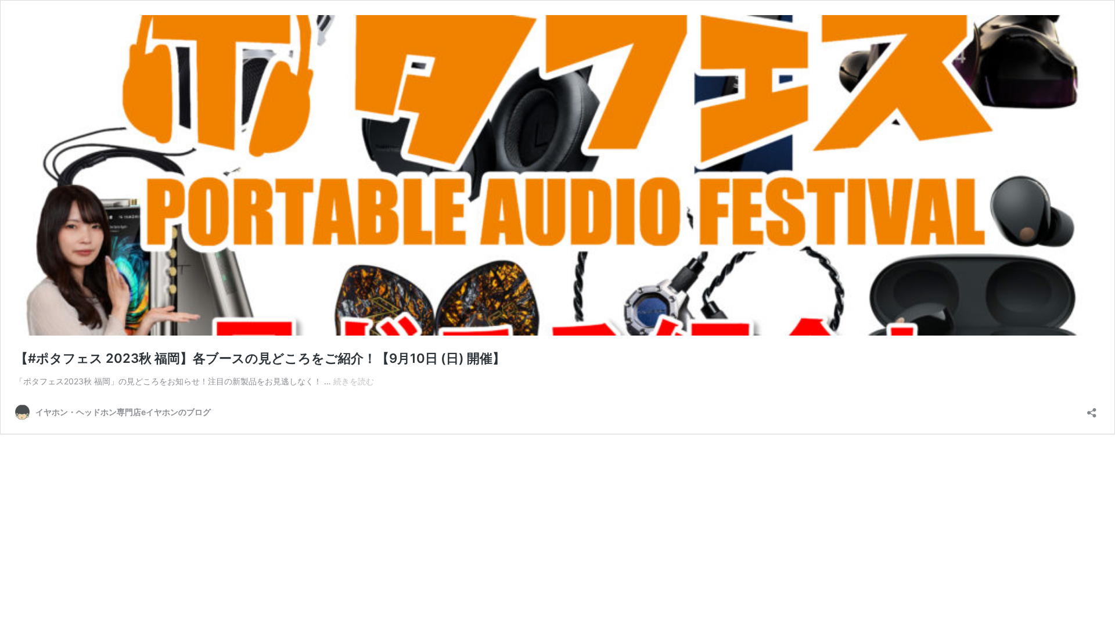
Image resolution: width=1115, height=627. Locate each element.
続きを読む (353, 381)
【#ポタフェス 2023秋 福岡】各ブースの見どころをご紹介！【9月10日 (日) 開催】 (260, 358)
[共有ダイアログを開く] (1092, 409)
